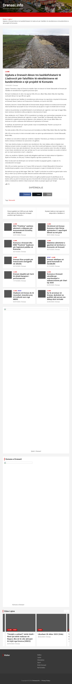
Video (14, 629)
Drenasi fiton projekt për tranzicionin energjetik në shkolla (23, 261)
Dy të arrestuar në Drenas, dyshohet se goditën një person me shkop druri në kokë (56, 296)
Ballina (39, 655)
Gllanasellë (12, 200)
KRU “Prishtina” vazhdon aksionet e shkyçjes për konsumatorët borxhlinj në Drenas (23, 229)
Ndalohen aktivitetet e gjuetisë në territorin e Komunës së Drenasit (56, 245)
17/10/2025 (16, 281)
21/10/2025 (50, 266)
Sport (49, 257)
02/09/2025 (50, 285)
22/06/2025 (50, 302)
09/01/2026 (50, 235)
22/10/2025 (16, 266)
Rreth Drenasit (41, 665)
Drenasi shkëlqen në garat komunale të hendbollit (55, 261)
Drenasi (15, 85)
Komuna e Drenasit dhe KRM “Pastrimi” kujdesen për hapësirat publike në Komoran (23, 246)
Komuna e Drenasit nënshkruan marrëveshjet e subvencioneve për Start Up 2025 (57, 278)
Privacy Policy (46, 680)
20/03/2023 (10, 644)
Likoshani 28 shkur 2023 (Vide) (50, 634)
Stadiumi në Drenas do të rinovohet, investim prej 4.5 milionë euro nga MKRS (23, 296)
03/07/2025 (16, 302)
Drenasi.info (13, 5)
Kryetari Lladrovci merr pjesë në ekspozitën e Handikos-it (54, 212)
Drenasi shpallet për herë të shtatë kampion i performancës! (23, 276)
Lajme (7, 71)
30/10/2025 (16, 251)
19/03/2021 (8, 85)
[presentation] (65, 611)
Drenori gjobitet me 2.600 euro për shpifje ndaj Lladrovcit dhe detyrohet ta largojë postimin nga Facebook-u (20, 213)
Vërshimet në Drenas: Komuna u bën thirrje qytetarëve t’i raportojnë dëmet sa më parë (57, 229)
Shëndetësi (40, 660)
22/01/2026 (16, 235)
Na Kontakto (41, 667)
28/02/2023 (41, 637)
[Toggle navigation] (5, 15)
